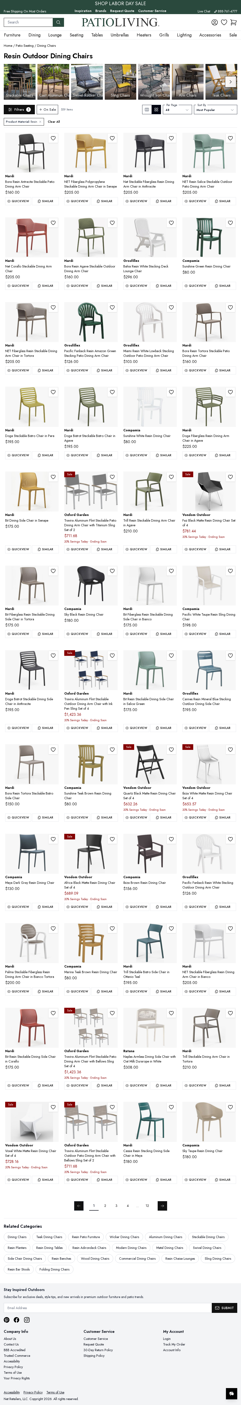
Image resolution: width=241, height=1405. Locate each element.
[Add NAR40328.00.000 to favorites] (171, 571)
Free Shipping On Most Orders (25, 11)
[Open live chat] (231, 1393)
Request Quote (122, 10)
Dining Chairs (46, 45)
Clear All (54, 122)
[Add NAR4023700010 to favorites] (53, 928)
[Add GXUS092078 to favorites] (112, 307)
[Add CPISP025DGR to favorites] (53, 839)
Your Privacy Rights (17, 1378)
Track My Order (174, 1344)
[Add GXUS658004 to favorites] (171, 223)
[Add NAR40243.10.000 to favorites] (53, 749)
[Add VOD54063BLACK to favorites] (230, 477)
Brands (100, 10)
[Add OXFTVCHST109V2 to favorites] (112, 477)
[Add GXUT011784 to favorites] (230, 655)
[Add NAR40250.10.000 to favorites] (230, 1013)
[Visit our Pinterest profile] (6, 1320)
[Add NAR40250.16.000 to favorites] (171, 477)
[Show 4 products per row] (156, 109)
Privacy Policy (13, 1367)
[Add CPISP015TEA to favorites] (112, 749)
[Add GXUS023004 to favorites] (171, 307)
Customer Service (152, 10)
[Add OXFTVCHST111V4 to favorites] (112, 1013)
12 (147, 1205)
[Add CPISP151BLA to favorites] (112, 571)
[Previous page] (79, 1206)
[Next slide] (230, 81)
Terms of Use (13, 1372)
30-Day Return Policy (98, 1350)
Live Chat (204, 11)
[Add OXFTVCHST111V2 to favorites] (112, 1107)
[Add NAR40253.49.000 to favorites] (171, 928)
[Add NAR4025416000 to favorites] (230, 392)
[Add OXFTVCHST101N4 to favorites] (112, 655)
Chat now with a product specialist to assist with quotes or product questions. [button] (198, 1381)
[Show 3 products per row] (147, 109)
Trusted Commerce (17, 1355)
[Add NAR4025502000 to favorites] (53, 655)
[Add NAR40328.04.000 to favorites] (171, 655)
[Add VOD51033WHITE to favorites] (53, 1107)
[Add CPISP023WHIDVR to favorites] (230, 571)
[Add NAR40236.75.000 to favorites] (53, 223)
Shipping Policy (94, 1355)
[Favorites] (224, 22)
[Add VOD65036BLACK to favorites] (112, 839)
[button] (233, 22)
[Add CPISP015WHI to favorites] (171, 392)
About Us (10, 1338)
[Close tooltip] (233, 1379)
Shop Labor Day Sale (120, 3)
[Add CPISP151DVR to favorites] (230, 1107)
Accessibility (12, 1361)
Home (8, 45)
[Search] (58, 22)
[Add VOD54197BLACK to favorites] (171, 749)
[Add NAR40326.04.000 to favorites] (230, 138)
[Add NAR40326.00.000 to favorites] (230, 928)
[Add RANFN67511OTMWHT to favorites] (171, 1013)
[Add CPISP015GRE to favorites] (230, 223)
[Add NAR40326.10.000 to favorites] (53, 307)
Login (167, 1338)
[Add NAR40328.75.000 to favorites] (53, 1013)
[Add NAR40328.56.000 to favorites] (53, 477)
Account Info (172, 1350)
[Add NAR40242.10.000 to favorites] (230, 307)
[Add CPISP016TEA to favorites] (112, 928)
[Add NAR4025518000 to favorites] (53, 392)
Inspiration (83, 10)
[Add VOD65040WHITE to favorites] (230, 749)
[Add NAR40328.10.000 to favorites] (53, 571)
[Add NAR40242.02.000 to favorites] (53, 138)
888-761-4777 (227, 11)
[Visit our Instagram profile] (27, 1320)
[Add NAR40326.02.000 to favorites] (171, 138)
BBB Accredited (14, 1350)
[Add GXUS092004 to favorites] (230, 839)
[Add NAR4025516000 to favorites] (112, 392)
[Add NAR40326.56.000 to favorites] (112, 138)
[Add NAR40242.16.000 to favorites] (112, 223)
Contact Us (11, 1344)
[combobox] (28, 22)
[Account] (214, 22)
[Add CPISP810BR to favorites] (171, 839)
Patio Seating (25, 45)
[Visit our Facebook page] (16, 1320)
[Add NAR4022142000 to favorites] (171, 1107)
